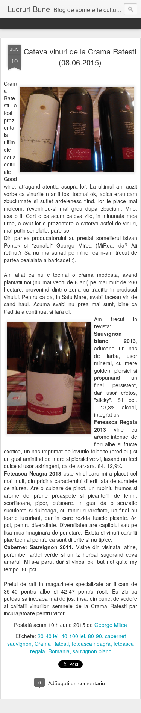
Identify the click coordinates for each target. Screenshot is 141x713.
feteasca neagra (91, 643)
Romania (59, 651)
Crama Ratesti (52, 643)
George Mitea (110, 624)
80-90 (95, 636)
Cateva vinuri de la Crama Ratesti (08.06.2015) (80, 57)
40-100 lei (73, 636)
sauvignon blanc (92, 651)
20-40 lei (48, 636)
